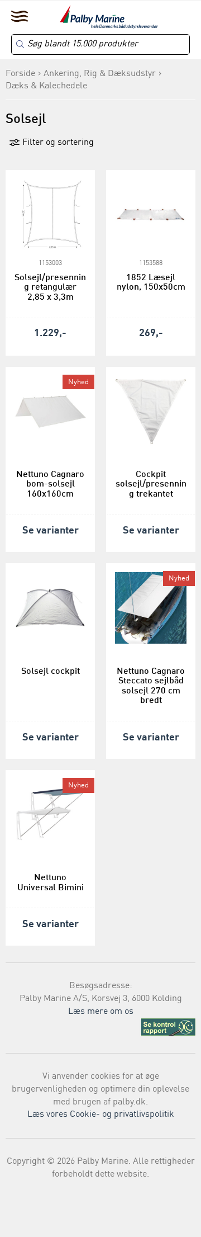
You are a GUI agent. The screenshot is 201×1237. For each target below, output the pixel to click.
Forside (20, 73)
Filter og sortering (57, 142)
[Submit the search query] (20, 44)
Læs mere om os (100, 1011)
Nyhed (78, 382)
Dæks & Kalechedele (46, 86)
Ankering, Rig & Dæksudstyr (100, 73)
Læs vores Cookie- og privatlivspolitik (100, 1114)
